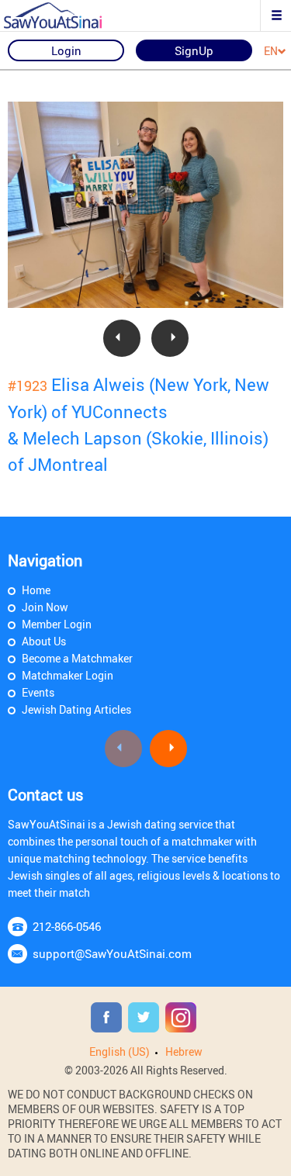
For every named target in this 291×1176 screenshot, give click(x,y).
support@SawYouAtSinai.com (112, 953)
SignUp (194, 50)
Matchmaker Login (67, 675)
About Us (44, 641)
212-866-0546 (67, 926)
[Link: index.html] (66, 15)
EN (271, 51)
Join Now (45, 607)
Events (38, 692)
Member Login (57, 624)
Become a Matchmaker (77, 658)
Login (66, 50)
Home (36, 590)
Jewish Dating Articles (76, 709)
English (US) (119, 1051)
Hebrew (184, 1051)
